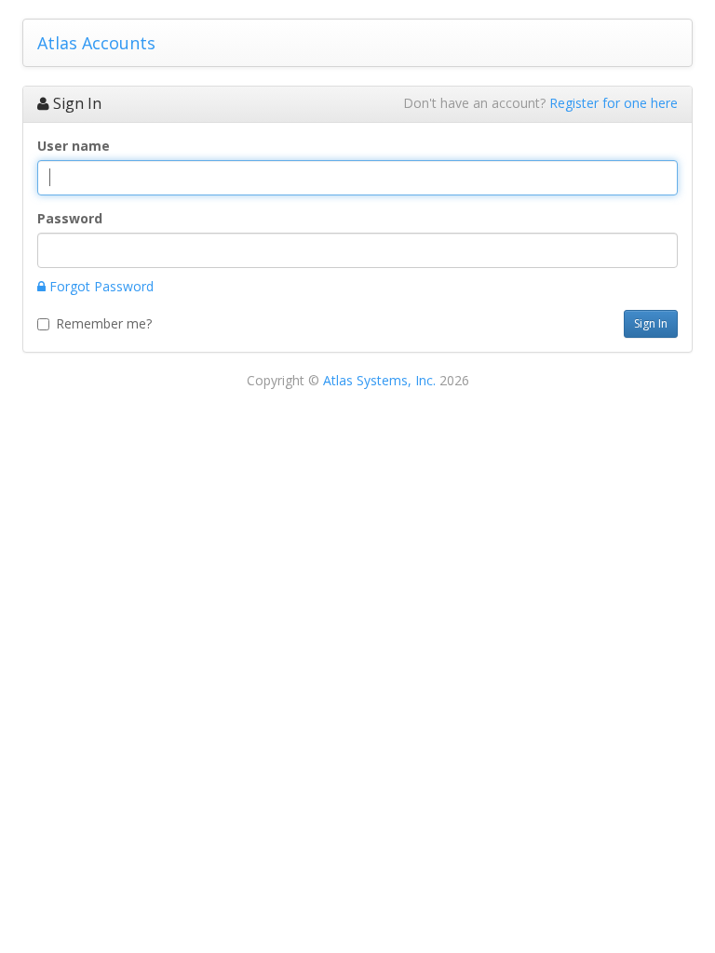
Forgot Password (100, 286)
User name (73, 145)
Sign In (651, 323)
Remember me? (104, 323)
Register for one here (613, 103)
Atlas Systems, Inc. (379, 380)
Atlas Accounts (96, 43)
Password (69, 218)
